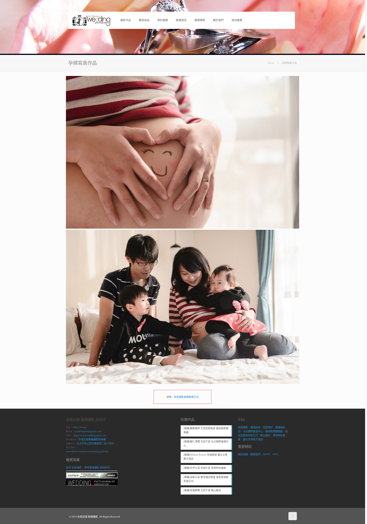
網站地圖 (243, 454)
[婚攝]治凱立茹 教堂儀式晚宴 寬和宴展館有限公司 (206, 479)
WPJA (275, 454)
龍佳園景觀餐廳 (274, 431)
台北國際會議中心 (253, 431)
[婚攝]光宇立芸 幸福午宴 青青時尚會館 (205, 467)
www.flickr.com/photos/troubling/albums (87, 451)
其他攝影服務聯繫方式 (186, 396)
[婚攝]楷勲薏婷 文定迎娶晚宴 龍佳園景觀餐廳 (206, 430)
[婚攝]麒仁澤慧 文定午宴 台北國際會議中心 (206, 443)
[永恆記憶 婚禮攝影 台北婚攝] (91, 20)
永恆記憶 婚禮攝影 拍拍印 (86, 420)
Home (271, 62)
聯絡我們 (255, 454)
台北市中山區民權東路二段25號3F (95, 443)
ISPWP (266, 454)
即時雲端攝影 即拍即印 (97, 467)
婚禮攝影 (243, 427)
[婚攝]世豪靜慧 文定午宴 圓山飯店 (202, 490)
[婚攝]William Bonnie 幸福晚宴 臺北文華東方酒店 (205, 456)
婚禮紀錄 (255, 427)
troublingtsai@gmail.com (88, 431)
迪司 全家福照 (73, 467)
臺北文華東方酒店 (253, 439)
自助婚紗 (268, 427)
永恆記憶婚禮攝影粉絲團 (92, 439)
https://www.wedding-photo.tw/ (89, 435)
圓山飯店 (265, 435)
